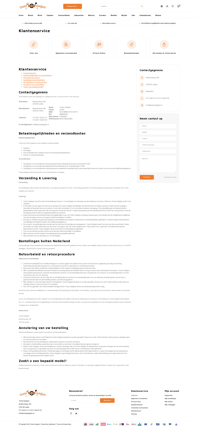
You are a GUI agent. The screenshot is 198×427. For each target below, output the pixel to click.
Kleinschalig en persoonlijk (33, 23)
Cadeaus (50, 15)
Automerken (79, 15)
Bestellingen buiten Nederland (34, 80)
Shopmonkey (67, 424)
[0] (178, 6)
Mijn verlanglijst (170, 405)
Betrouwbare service (109, 23)
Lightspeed (51, 424)
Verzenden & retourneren (139, 408)
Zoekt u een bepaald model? (33, 87)
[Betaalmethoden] (85, 424)
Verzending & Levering (31, 78)
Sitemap (134, 414)
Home (21, 15)
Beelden (114, 15)
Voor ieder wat (72, 23)
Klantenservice (136, 411)
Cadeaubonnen (145, 15)
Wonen (30, 15)
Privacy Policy (136, 402)
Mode (40, 15)
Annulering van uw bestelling (33, 84)
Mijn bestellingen (170, 398)
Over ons (134, 395)
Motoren (91, 15)
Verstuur (146, 177)
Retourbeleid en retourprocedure (35, 82)
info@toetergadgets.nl (154, 105)
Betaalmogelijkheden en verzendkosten (37, 75)
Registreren (168, 395)
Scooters (102, 15)
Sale (133, 15)
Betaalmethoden (136, 405)
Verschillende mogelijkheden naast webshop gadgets (158, 23)
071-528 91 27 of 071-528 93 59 (157, 98)
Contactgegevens (29, 73)
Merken (158, 15)
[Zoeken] (142, 6)
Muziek (124, 15)
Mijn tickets (169, 402)
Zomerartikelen (64, 15)
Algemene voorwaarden (139, 398)
